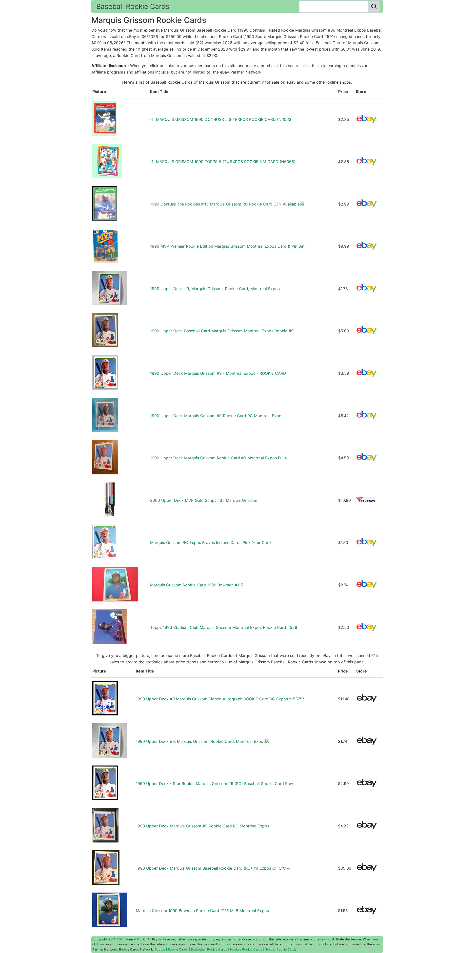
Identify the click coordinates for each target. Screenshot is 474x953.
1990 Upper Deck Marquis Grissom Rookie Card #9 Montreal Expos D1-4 (218, 457)
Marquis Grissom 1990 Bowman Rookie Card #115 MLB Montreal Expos (202, 910)
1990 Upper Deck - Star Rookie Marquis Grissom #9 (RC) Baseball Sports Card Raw (214, 783)
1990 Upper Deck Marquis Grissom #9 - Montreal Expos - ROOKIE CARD (218, 373)
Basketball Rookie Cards (209, 949)
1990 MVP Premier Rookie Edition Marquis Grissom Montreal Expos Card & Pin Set (227, 246)
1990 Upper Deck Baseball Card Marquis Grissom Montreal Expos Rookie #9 (222, 330)
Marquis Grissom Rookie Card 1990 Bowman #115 (196, 584)
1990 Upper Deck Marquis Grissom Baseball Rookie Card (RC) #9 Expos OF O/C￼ (213, 868)
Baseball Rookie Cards (132, 6)
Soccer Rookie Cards (280, 949)
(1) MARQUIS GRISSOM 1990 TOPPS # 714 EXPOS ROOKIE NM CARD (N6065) (223, 161)
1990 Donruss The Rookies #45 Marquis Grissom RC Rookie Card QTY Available (225, 204)
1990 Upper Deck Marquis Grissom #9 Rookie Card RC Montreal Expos (216, 415)
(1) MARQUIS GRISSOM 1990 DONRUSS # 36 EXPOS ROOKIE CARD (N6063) (221, 119)
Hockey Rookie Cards (246, 949)
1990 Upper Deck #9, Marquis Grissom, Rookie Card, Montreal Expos (215, 288)
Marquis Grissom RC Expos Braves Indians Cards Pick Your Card (210, 542)
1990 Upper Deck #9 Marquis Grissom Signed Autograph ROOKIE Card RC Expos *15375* (220, 698)
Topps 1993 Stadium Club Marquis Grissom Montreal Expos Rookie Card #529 (223, 627)
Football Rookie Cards (171, 949)
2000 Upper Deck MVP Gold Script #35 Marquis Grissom (203, 500)
